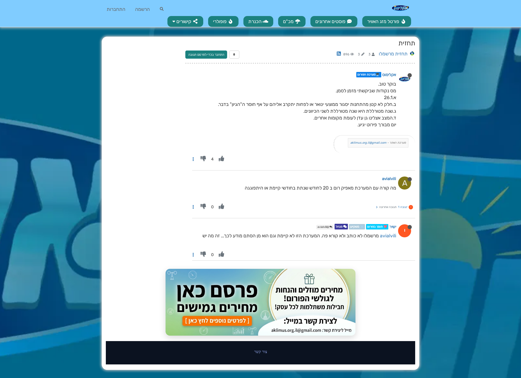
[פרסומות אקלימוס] (260, 302)
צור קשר (260, 351)
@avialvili (323, 227)
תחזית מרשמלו (393, 53)
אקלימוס (389, 74)
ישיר (392, 226)
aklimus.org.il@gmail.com (368, 142)
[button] (185, 21)
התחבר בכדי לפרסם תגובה (206, 54)
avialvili (389, 178)
